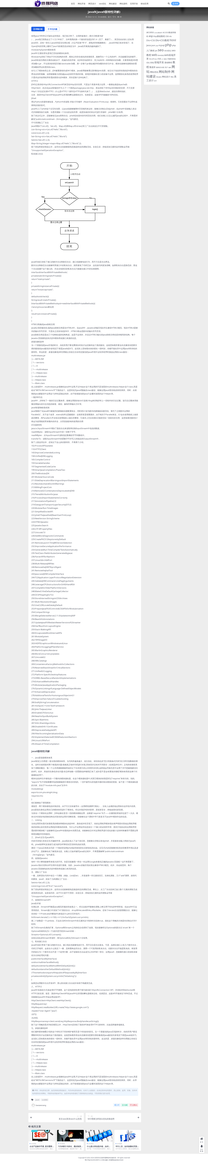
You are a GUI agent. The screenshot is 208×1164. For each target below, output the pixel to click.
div (170, 36)
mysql (162, 45)
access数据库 (158, 32)
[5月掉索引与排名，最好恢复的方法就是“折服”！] (70, 1135)
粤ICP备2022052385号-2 (93, 1160)
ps (156, 50)
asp (151, 36)
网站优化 (154, 72)
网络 (172, 77)
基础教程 (168, 62)
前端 (152, 62)
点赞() (134, 1105)
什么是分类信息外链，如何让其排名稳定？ (98, 1147)
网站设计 (166, 76)
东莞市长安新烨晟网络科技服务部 (105, 1158)
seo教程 (45, 1100)
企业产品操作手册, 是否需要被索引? (41, 1147)
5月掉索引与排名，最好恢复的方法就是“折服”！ (69, 1147)
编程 (170, 67)
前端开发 (159, 62)
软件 (155, 81)
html (173, 40)
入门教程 (164, 59)
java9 (37, 1100)
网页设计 (92, 3)
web (154, 55)
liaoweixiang (41, 1105)
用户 (166, 67)
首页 (73, 3)
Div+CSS (150, 40)
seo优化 (102, 3)
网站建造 (159, 77)
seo (161, 50)
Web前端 (161, 55)
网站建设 (113, 3)
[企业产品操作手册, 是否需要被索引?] (41, 1135)
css (167, 36)
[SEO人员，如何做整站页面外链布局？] (127, 1135)
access (150, 32)
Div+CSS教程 (162, 40)
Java (148, 45)
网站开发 (81, 3)
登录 (176, 4)
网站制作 (165, 71)
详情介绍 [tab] (38, 29)
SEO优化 (167, 50)
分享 (117, 1105)
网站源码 (123, 3)
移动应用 (144, 3)
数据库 (153, 67)
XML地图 (105, 1160)
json (153, 45)
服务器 (158, 67)
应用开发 (134, 3)
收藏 (125, 1105)
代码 (159, 59)
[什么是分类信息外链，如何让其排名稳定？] (99, 1135)
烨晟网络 (112, 1160)
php (168, 44)
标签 (162, 67)
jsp (157, 45)
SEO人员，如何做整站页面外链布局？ (127, 1147)
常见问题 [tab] (53, 29)
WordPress (153, 59)
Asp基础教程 (159, 36)
